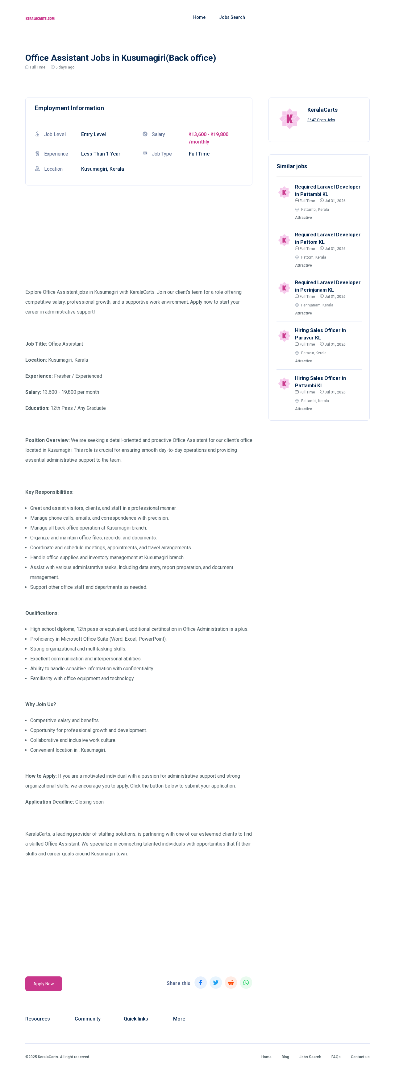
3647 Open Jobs (321, 120)
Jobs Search (232, 17)
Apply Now (43, 983)
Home (199, 17)
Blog (285, 1057)
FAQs (336, 1057)
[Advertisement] (138, 244)
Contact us (360, 1057)
